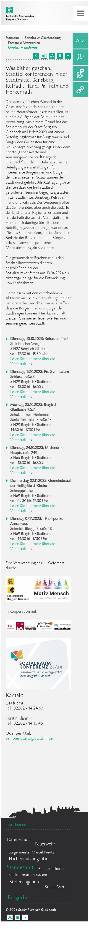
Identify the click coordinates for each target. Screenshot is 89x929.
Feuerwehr (45, 844)
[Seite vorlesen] (44, 56)
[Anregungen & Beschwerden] (80, 57)
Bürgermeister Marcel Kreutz (31, 852)
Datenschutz (19, 839)
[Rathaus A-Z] (80, 41)
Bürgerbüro (20, 898)
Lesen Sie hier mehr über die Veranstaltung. (32, 361)
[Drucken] (60, 56)
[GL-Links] (80, 89)
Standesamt (20, 868)
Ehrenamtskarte (50, 869)
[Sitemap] (52, 56)
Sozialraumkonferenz (23, 48)
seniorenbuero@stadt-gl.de (29, 739)
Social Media (56, 887)
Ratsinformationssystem (27, 875)
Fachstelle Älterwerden (24, 43)
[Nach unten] (68, 56)
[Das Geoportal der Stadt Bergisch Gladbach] (80, 73)
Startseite (12, 38)
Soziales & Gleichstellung (43, 38)
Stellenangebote (25, 882)
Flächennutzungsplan (28, 859)
